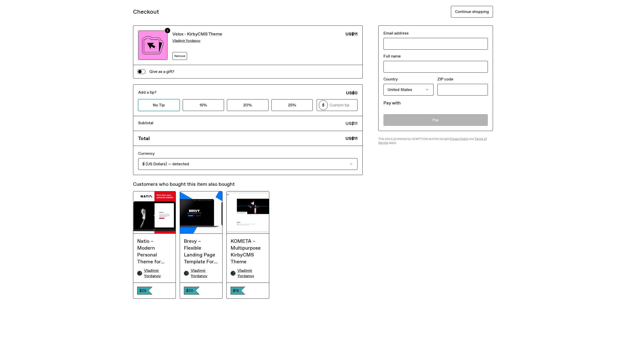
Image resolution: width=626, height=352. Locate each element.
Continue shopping (472, 11)
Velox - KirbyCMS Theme (197, 34)
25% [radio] (292, 105)
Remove (179, 56)
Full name (392, 56)
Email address (396, 33)
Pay (435, 120)
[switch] (141, 71)
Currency (146, 153)
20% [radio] (247, 105)
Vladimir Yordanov (186, 41)
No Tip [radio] (159, 105)
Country (390, 79)
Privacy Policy (459, 139)
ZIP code (445, 79)
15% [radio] (203, 105)
